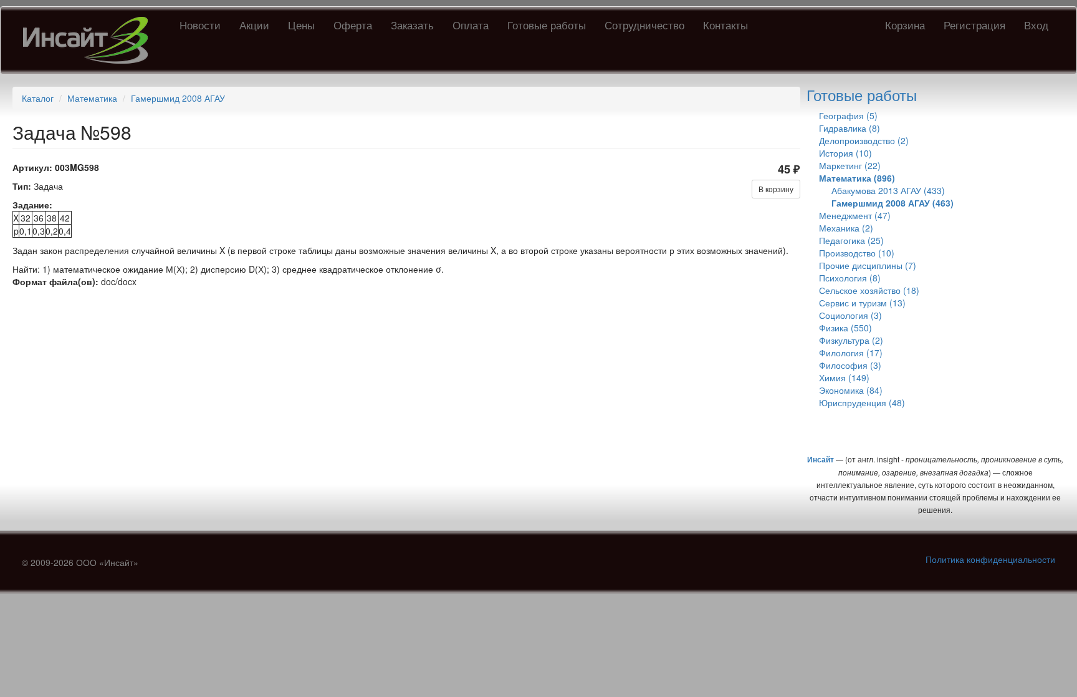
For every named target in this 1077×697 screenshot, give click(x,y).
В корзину (776, 188)
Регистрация (974, 24)
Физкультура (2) (851, 340)
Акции (254, 24)
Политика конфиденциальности (990, 559)
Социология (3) (850, 315)
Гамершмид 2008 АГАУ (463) (892, 203)
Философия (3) (850, 365)
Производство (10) (856, 252)
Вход (1036, 24)
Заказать (412, 24)
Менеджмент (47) (855, 215)
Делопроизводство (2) (864, 140)
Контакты (725, 24)
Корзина (905, 24)
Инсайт (820, 459)
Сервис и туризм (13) (862, 302)
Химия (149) (844, 377)
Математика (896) (857, 178)
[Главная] (90, 40)
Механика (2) (846, 228)
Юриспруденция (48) (862, 402)
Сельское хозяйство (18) (869, 290)
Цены (301, 24)
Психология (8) (850, 277)
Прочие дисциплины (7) (867, 265)
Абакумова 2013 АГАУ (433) (888, 190)
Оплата (470, 24)
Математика (92, 98)
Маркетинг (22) (850, 165)
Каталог (38, 98)
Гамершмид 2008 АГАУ (178, 98)
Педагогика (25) (851, 240)
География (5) (848, 115)
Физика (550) (845, 327)
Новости (200, 24)
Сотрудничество (644, 24)
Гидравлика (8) (849, 128)
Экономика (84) (851, 390)
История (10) (845, 153)
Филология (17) (851, 352)
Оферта (352, 24)
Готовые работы (546, 24)
